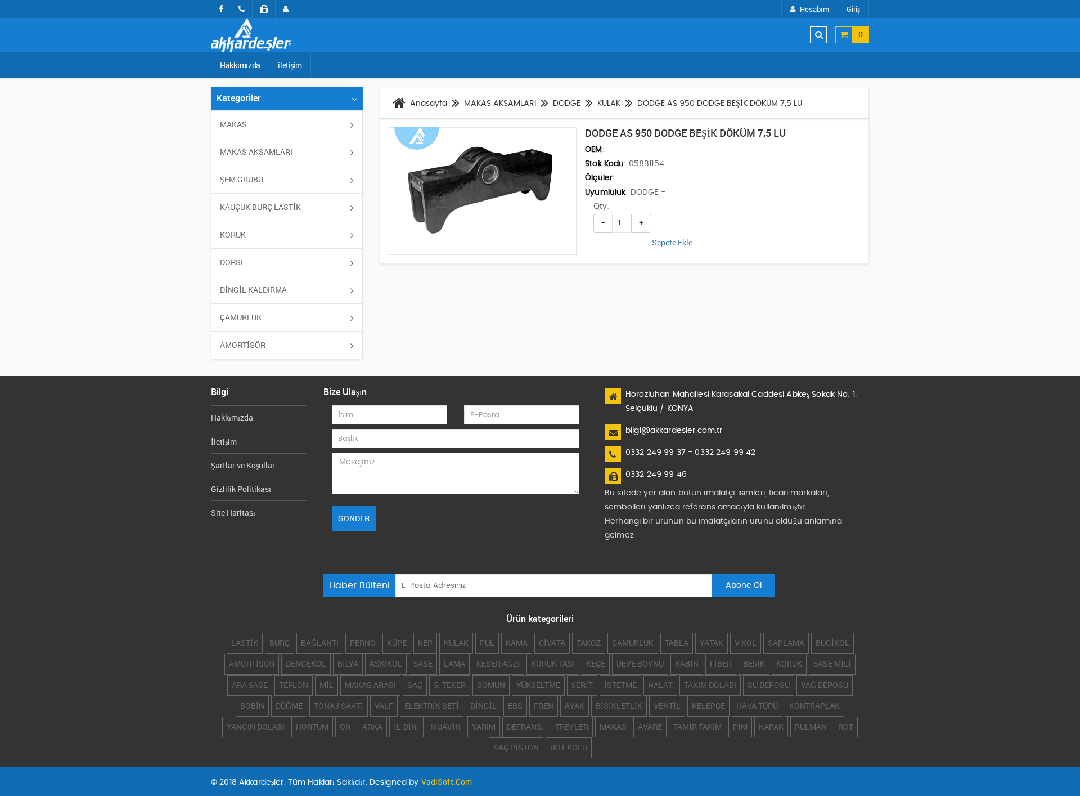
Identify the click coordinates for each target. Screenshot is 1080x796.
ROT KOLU (568, 747)
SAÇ (414, 684)
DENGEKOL (306, 663)
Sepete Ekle (672, 242)
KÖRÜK (233, 234)
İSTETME (620, 684)
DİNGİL (483, 705)
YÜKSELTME (538, 684)
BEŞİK (754, 663)
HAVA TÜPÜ (757, 705)
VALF (384, 705)
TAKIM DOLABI (710, 684)
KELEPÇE (708, 705)
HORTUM (312, 726)
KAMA (517, 642)
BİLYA (348, 663)
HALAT (660, 684)
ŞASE (423, 663)
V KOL (746, 642)
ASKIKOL (386, 663)
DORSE (232, 262)
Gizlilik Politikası (241, 489)
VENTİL (667, 705)
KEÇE (595, 663)
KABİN (687, 663)
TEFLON (293, 684)
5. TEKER (450, 684)
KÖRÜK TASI (553, 663)
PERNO (363, 642)
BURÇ (279, 642)
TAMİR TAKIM (697, 726)
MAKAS (233, 124)
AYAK (574, 705)
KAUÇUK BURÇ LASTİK (260, 207)
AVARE (650, 726)
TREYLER (571, 726)
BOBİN (252, 705)
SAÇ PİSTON (516, 747)
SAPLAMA (786, 642)
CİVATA (552, 642)
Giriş (853, 9)
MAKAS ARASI (370, 684)
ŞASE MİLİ (832, 663)
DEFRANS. (525, 726)
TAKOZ (589, 642)
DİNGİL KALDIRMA (253, 289)
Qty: (601, 207)
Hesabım (814, 9)
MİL (327, 684)
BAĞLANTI (320, 642)
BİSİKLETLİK (619, 705)
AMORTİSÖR (243, 344)
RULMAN (811, 726)
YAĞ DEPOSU (824, 684)
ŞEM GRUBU (241, 179)
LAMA (454, 663)
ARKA (372, 726)
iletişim (290, 65)
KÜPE (397, 642)
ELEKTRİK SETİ (431, 705)
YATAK (711, 642)
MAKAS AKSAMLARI (256, 151)
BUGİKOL (832, 642)
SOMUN (491, 684)
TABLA (676, 642)
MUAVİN (445, 726)
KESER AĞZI (498, 663)
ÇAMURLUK (241, 317)
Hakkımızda (240, 65)
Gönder (354, 518)
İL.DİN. (406, 726)
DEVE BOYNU (640, 663)
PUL (487, 642)
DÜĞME (289, 705)
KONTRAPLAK (814, 705)
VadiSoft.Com (446, 781)
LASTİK (244, 642)
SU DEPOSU (769, 684)
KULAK (456, 642)
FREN (544, 705)
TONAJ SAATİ (338, 705)
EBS (515, 705)
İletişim (224, 441)
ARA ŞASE (250, 684)
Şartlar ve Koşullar (243, 465)
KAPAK (771, 726)
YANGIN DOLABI (256, 726)
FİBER (721, 663)
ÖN (345, 726)
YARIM (484, 726)
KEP (425, 642)
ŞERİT (582, 684)
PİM (740, 726)
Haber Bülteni (359, 585)
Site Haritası (233, 512)
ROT (845, 726)
